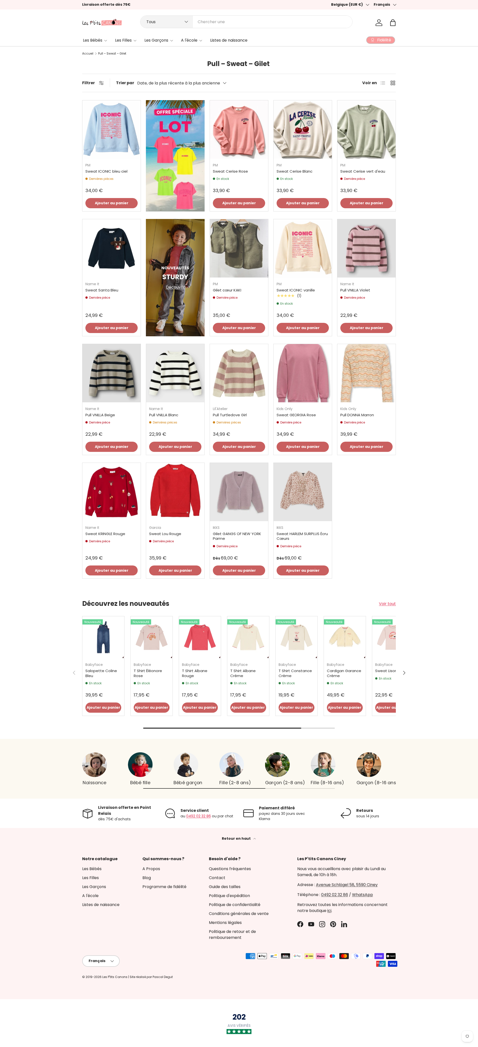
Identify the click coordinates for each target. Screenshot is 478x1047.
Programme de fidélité (164, 887)
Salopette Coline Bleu (101, 673)
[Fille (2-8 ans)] (231, 764)
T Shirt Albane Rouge (194, 673)
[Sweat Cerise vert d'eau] (366, 129)
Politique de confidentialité (234, 904)
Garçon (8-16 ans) (377, 782)
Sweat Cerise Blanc (294, 171)
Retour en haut (236, 838)
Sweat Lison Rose (391, 670)
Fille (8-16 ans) (327, 782)
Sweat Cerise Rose (230, 171)
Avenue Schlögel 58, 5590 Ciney (347, 885)
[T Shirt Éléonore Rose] (152, 637)
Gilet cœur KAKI (227, 290)
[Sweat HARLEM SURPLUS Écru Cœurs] (303, 492)
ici (329, 910)
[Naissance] (94, 764)
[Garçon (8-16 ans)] (369, 764)
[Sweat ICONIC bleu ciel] (111, 129)
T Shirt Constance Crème (295, 673)
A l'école (189, 40)
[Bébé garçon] (186, 764)
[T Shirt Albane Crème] (248, 637)
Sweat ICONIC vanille (296, 290)
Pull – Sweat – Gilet (112, 53)
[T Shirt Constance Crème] (296, 637)
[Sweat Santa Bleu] (111, 248)
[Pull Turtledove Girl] (239, 373)
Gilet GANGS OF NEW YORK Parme (237, 536)
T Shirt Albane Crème (243, 673)
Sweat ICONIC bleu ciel (106, 171)
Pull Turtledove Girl (230, 415)
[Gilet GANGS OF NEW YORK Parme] (239, 492)
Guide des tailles (224, 887)
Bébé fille (140, 782)
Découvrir (175, 287)
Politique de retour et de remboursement (232, 934)
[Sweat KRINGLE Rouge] (111, 492)
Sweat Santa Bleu (101, 290)
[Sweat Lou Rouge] (175, 492)
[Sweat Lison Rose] (393, 637)
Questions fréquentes (230, 869)
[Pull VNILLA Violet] (366, 248)
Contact (217, 878)
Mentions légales (225, 922)
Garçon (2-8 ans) (285, 782)
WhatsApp (362, 895)
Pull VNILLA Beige (100, 415)
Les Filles (123, 40)
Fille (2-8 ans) (235, 782)
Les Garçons (156, 40)
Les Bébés (92, 40)
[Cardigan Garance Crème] (345, 637)
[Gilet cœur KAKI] (239, 248)
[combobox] (246, 22)
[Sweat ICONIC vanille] (303, 248)
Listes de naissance (228, 40)
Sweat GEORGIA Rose (296, 415)
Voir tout (387, 604)
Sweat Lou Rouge (165, 533)
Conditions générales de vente (239, 913)
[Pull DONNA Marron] (366, 373)
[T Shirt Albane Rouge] (200, 637)
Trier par (125, 83)
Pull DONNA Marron (357, 415)
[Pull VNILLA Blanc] (175, 373)
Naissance (95, 782)
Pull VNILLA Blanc (163, 415)
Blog (146, 878)
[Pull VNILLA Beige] (111, 373)
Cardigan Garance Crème (344, 673)
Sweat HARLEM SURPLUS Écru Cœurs (302, 536)
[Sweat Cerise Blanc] (303, 129)
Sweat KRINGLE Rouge (105, 533)
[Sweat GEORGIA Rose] (303, 373)
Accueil (87, 53)
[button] (392, 22)
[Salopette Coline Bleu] (103, 637)
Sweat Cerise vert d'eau (362, 171)
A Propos (151, 869)
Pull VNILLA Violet (355, 290)
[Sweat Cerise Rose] (239, 129)
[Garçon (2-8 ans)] (277, 764)
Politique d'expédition (229, 896)
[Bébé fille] (140, 764)
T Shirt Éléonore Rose (148, 673)
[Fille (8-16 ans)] (323, 764)
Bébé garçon (188, 782)
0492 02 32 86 (198, 816)
